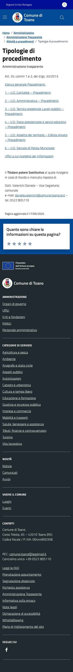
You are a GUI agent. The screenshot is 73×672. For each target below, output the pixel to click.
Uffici (5, 310)
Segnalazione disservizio (18, 580)
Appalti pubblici (12, 371)
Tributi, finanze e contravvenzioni (24, 430)
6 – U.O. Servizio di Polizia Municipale (30, 147)
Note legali (9, 607)
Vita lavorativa (12, 443)
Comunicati (9, 472)
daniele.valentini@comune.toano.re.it (40, 195)
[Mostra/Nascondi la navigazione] (4, 17)
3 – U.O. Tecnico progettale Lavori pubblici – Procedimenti (34, 111)
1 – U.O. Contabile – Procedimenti (28, 92)
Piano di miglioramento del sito (23, 626)
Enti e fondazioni (13, 316)
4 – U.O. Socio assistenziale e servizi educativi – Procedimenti (35, 124)
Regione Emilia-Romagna (19, 5)
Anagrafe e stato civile (17, 365)
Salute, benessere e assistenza (23, 424)
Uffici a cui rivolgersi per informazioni (29, 156)
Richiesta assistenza (16, 587)
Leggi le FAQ (10, 567)
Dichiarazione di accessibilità (21, 613)
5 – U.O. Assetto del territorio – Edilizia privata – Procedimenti (36, 137)
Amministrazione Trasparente (22, 594)
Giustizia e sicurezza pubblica (21, 404)
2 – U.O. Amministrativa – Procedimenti (32, 100)
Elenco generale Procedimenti (25, 84)
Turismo (7, 437)
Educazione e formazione (19, 397)
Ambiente (9, 358)
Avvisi (6, 479)
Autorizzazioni (11, 378)
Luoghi (6, 501)
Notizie (7, 466)
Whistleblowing (12, 620)
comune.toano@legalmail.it (27, 554)
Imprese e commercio (16, 411)
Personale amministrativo (19, 329)
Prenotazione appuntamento (21, 574)
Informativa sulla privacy (18, 600)
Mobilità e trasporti (15, 417)
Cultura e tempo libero (17, 391)
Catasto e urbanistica (16, 384)
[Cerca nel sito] (62, 17)
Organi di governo (14, 303)
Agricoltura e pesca (15, 352)
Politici (6, 323)
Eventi (6, 508)
